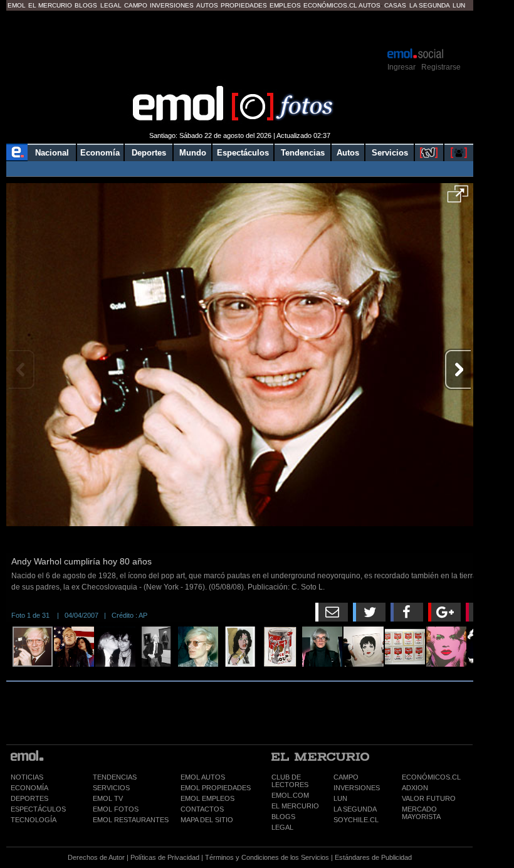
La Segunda (429, 5)
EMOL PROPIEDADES (216, 787)
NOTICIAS (27, 777)
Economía (100, 152)
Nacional (52, 152)
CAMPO (346, 777)
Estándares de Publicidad (373, 857)
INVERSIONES (356, 787)
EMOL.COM (290, 795)
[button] (458, 198)
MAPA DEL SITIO (207, 819)
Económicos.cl (330, 5)
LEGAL (282, 827)
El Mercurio (50, 5)
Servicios (390, 152)
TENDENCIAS (115, 777)
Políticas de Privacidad (164, 857)
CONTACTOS (202, 809)
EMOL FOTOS (116, 809)
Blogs (86, 5)
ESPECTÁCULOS (38, 809)
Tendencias (303, 152)
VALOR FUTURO (429, 798)
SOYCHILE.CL (356, 819)
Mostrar (240, 28)
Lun (459, 5)
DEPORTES (29, 798)
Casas (395, 5)
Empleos (285, 5)
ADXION (415, 787)
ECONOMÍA (29, 787)
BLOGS (283, 816)
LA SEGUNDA (355, 809)
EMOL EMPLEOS (207, 798)
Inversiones (172, 5)
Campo (135, 5)
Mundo (192, 152)
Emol (17, 5)
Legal (111, 5)
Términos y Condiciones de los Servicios (267, 857)
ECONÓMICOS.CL (431, 777)
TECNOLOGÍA (33, 819)
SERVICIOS (111, 787)
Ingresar (401, 67)
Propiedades (244, 5)
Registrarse (441, 67)
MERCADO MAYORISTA (421, 812)
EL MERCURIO (295, 806)
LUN (340, 798)
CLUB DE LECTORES (289, 780)
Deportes (149, 152)
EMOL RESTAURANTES (131, 819)
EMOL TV (108, 798)
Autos (207, 5)
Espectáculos (243, 152)
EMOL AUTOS (203, 777)
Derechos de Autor (96, 857)
